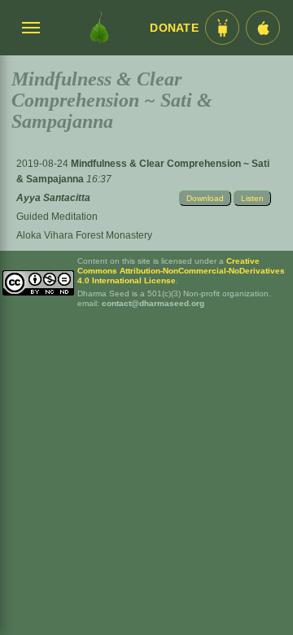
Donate (174, 28)
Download (205, 198)
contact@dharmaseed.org (153, 303)
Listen (252, 198)
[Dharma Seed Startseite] (99, 28)
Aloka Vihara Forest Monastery (84, 235)
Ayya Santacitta (53, 198)
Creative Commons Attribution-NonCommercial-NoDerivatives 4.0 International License (181, 270)
